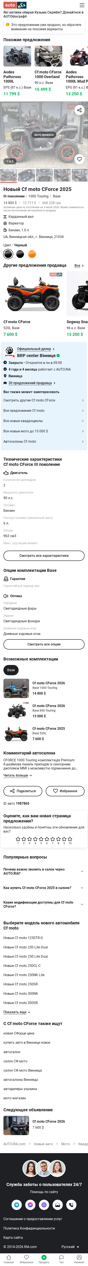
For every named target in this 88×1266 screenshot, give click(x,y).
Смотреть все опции (44, 644)
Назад (13, 110)
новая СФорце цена (18, 1033)
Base (11, 670)
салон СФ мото (15, 1061)
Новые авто (43, 1144)
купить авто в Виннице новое (26, 1042)
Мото (65, 1144)
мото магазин (14, 1098)
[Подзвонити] (71, 1205)
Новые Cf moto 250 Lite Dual (25, 956)
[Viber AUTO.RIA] (44, 1205)
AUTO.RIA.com (14, 1144)
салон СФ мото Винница (22, 1070)
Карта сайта (13, 1238)
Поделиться (26, 791)
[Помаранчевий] (32, 254)
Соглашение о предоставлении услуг (32, 1219)
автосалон (11, 1052)
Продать (44, 1262)
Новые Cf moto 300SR (20, 1003)
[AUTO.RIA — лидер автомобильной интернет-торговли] (14, 5)
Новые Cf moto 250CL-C (22, 966)
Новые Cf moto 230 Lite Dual (25, 947)
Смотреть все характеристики (44, 556)
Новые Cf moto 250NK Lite (23, 975)
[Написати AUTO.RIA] (58, 1205)
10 (70, 843)
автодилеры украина (20, 1089)
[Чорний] (20, 254)
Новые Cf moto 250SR (20, 984)
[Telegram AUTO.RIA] (17, 1205)
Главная (9, 1262)
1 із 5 (9, 161)
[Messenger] (30, 1205)
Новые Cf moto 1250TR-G (23, 938)
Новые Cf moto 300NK (20, 994)
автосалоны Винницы (20, 1080)
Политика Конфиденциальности (29, 1228)
